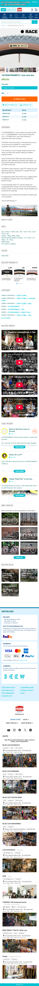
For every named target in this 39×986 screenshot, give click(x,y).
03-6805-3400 (28, 776)
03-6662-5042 (27, 750)
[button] (35, 2)
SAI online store (22, 907)
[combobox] (17, 22)
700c (22, 309)
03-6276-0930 (27, 935)
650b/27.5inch (25, 312)
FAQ (22, 693)
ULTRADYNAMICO (14, 306)
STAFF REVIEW (26, 723)
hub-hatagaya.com (8, 879)
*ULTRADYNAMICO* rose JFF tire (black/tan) (18, 279)
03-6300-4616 (27, 855)
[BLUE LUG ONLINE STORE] (19, 10)
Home (3, 25)
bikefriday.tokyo (7, 933)
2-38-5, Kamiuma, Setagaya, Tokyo (13, 776)
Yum (11, 433)
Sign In (32, 9)
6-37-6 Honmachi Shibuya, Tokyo (13, 935)
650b (29, 303)
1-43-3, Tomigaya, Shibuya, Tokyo (13, 802)
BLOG (25, 719)
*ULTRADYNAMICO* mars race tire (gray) (31, 279)
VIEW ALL (19, 557)
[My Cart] (36, 10)
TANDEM (7, 907)
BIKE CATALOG (11, 723)
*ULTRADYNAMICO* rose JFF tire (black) (6, 279)
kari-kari (13, 457)
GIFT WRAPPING (8, 693)
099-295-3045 (31, 829)
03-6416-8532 (27, 802)
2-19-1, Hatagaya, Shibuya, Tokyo (13, 855)
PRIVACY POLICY (27, 690)
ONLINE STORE (15, 719)
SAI (14, 907)
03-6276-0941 (28, 961)
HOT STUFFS (6, 318)
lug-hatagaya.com (8, 852)
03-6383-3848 (29, 909)
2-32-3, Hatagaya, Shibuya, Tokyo (13, 750)
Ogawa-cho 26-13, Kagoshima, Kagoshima (15, 829)
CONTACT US (7, 696)
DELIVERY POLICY (9, 687)
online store (6, 959)
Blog (12, 748)
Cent (12, 481)
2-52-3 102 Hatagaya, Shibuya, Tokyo (14, 909)
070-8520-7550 (28, 881)
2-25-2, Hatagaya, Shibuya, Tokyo (13, 881)
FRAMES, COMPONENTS (8, 295)
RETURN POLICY (8, 690)
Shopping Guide (22, 660)
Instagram (6, 748)
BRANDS (4, 306)
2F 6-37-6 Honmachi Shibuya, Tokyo (13, 961)
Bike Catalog (19, 748)
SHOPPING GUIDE (27, 687)
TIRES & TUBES (21, 295)
